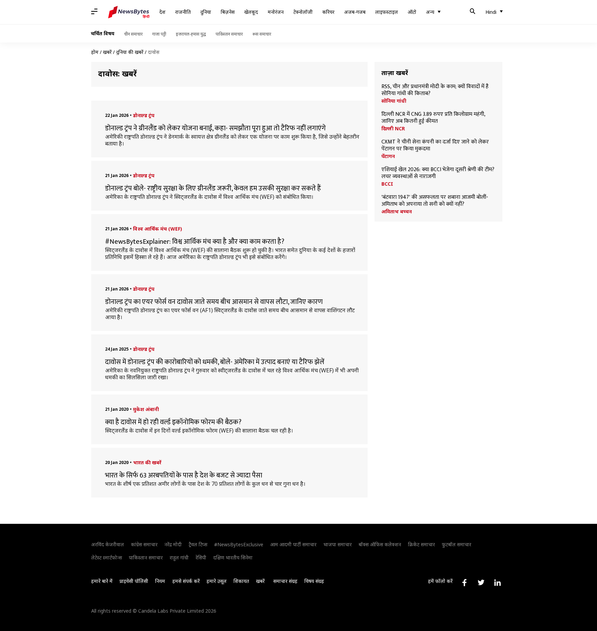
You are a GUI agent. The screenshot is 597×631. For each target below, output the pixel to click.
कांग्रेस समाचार (144, 544)
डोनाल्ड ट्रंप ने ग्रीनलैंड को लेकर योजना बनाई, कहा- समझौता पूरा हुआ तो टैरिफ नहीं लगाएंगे (215, 128)
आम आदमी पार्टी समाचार (293, 544)
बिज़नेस (228, 12)
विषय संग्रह (314, 581)
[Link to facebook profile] (464, 582)
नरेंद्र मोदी (173, 544)
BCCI (387, 184)
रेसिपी (201, 557)
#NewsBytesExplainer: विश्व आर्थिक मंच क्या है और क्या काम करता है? (194, 242)
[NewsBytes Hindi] (129, 12)
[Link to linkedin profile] (497, 582)
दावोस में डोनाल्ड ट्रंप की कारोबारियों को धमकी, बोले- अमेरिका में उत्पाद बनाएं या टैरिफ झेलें (214, 362)
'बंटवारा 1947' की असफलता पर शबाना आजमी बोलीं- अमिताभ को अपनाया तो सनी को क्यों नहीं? (434, 201)
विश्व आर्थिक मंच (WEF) (157, 228)
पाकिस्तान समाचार (229, 34)
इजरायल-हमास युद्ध (191, 34)
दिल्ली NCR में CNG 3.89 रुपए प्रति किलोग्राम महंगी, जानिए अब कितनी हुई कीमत (433, 118)
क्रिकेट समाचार (421, 544)
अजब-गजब (355, 12)
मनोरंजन (276, 12)
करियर (328, 12)
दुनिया (205, 12)
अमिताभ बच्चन (396, 211)
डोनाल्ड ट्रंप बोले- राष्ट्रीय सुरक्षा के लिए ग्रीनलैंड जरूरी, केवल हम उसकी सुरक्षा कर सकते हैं (213, 188)
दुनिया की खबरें (129, 52)
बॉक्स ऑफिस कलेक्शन (380, 544)
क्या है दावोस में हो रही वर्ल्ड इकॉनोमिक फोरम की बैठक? (173, 422)
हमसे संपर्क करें (186, 581)
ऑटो (412, 12)
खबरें (107, 52)
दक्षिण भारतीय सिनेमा (233, 557)
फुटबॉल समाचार (456, 544)
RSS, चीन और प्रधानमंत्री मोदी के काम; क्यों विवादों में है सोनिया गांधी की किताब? (435, 90)
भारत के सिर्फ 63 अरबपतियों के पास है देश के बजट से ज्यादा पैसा (183, 475)
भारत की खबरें (147, 462)
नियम (160, 581)
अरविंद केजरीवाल (107, 544)
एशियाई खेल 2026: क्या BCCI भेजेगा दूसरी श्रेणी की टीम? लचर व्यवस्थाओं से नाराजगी (437, 173)
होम (94, 52)
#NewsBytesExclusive (238, 544)
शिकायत (241, 581)
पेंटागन (388, 156)
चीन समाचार (133, 34)
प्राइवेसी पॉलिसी (134, 581)
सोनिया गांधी (393, 101)
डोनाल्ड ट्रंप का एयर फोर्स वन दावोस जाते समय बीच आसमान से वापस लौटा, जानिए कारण (214, 302)
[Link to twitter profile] (481, 582)
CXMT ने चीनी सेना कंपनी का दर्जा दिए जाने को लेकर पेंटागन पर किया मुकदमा (435, 145)
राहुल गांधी (179, 557)
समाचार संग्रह (285, 581)
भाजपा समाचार (337, 544)
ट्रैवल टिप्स (198, 544)
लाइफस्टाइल (386, 12)
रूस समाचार (262, 34)
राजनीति (183, 12)
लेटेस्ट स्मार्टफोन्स (106, 557)
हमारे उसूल (217, 581)
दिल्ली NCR (393, 129)
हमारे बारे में (102, 581)
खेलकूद (251, 12)
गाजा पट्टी (159, 34)
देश (162, 12)
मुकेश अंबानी (146, 409)
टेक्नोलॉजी (303, 12)
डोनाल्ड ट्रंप (143, 115)
